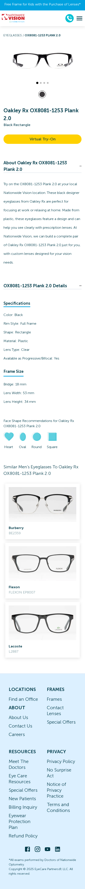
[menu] (79, 18)
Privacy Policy (61, 761)
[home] (13, 18)
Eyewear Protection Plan (20, 821)
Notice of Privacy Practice (56, 790)
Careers (17, 734)
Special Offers (61, 722)
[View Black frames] (42, 94)
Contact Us (20, 726)
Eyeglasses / (14, 35)
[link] (42, 511)
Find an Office (23, 699)
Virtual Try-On (43, 139)
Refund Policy (23, 836)
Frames (54, 699)
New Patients (22, 798)
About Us (18, 717)
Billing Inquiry (23, 807)
